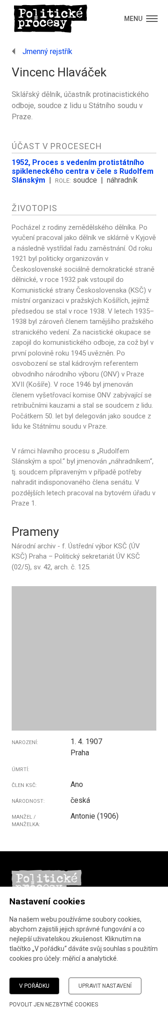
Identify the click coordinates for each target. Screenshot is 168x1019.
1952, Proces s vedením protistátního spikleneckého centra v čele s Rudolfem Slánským (83, 171)
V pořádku (34, 986)
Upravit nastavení (105, 986)
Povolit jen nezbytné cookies (53, 1004)
